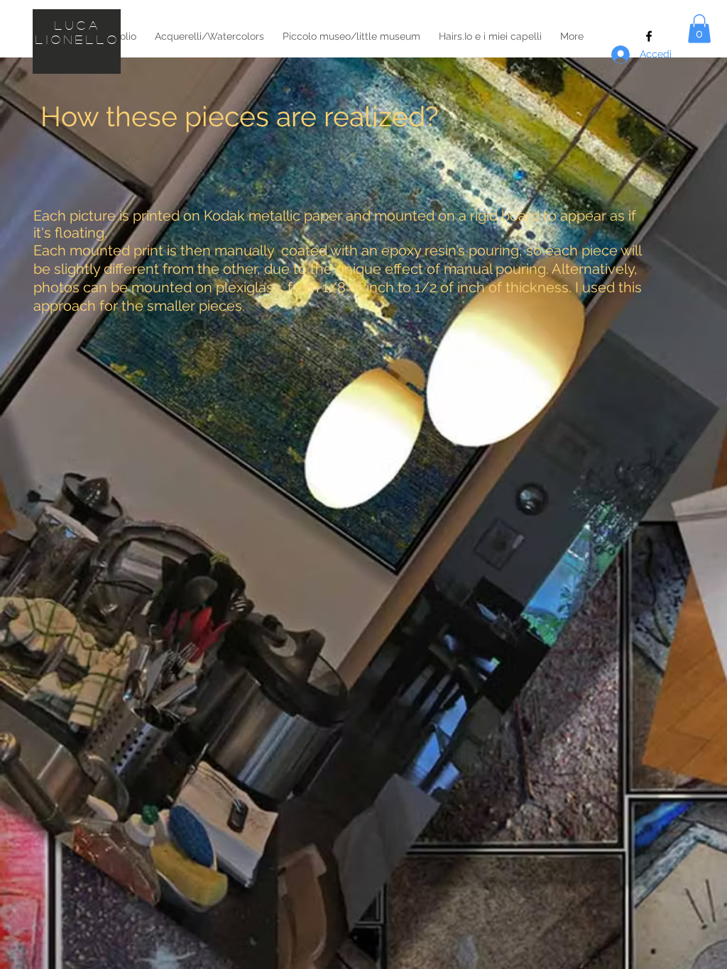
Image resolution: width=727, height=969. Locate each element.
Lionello (78, 39)
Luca (78, 25)
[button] (699, 28)
